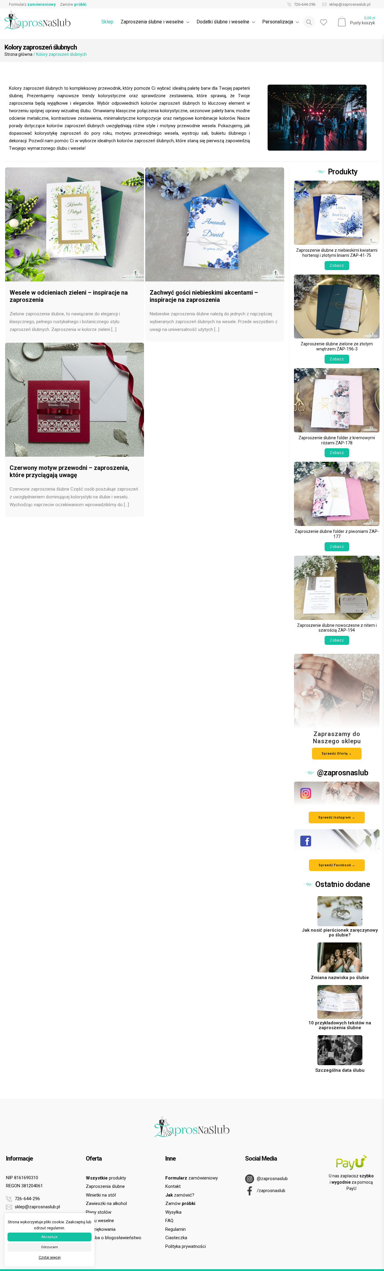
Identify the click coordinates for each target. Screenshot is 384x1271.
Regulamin (175, 1229)
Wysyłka (173, 1212)
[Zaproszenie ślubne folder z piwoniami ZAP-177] (337, 494)
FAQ (169, 1220)
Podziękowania (101, 1229)
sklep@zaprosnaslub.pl (349, 4)
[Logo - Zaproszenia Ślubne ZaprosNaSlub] (37, 20)
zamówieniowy (191, 1178)
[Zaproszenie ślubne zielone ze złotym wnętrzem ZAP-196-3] (337, 306)
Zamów (73, 4)
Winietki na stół (101, 1195)
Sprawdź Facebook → (337, 865)
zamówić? (179, 1195)
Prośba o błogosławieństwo (113, 1237)
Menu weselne (100, 1220)
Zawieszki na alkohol (106, 1203)
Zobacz (337, 265)
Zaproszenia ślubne (105, 1186)
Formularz (32, 4)
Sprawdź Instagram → (336, 817)
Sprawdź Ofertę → (337, 753)
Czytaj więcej (50, 1257)
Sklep (107, 22)
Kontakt (173, 1186)
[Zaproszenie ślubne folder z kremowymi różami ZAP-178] (337, 400)
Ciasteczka (176, 1237)
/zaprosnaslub (270, 1190)
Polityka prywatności (185, 1246)
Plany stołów (98, 1212)
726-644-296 (304, 4)
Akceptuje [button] (49, 1237)
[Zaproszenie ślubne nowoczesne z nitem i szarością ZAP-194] (337, 587)
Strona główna (18, 54)
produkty (106, 1178)
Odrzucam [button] (49, 1247)
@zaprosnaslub (272, 1178)
